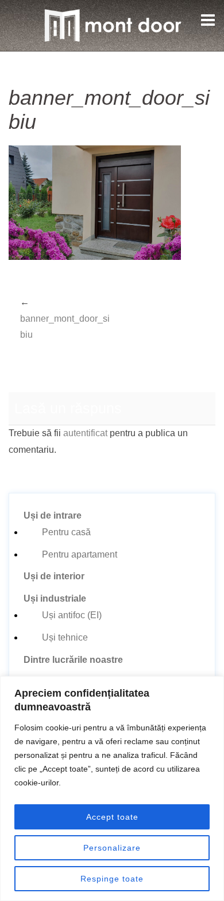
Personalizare (112, 847)
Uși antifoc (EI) (72, 615)
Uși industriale (55, 598)
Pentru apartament (79, 554)
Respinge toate (112, 878)
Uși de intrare (53, 515)
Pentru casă (66, 532)
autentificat (85, 433)
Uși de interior (54, 576)
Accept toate (112, 816)
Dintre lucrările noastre (73, 660)
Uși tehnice (65, 637)
